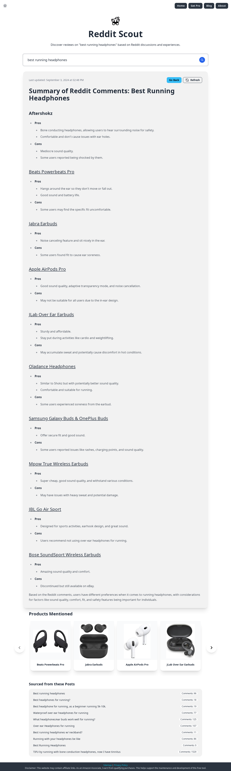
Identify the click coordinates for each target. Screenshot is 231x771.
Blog (209, 5)
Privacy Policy (121, 765)
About (222, 5)
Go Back (174, 80)
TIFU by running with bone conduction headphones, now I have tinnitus (114, 752)
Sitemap (107, 765)
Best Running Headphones (114, 745)
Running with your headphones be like (114, 739)
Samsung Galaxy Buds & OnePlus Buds (68, 418)
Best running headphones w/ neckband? (114, 732)
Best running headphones (114, 693)
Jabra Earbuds (43, 223)
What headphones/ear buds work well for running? (114, 719)
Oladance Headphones (52, 366)
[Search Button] (202, 60)
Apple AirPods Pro (47, 269)
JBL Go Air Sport (45, 509)
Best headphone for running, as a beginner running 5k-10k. (114, 706)
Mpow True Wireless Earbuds (58, 464)
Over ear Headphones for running (114, 726)
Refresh (195, 80)
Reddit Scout (115, 34)
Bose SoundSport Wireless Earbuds (65, 555)
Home (181, 5)
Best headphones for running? (114, 700)
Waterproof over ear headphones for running (114, 713)
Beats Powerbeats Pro (51, 172)
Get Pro (195, 5)
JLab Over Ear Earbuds (51, 314)
